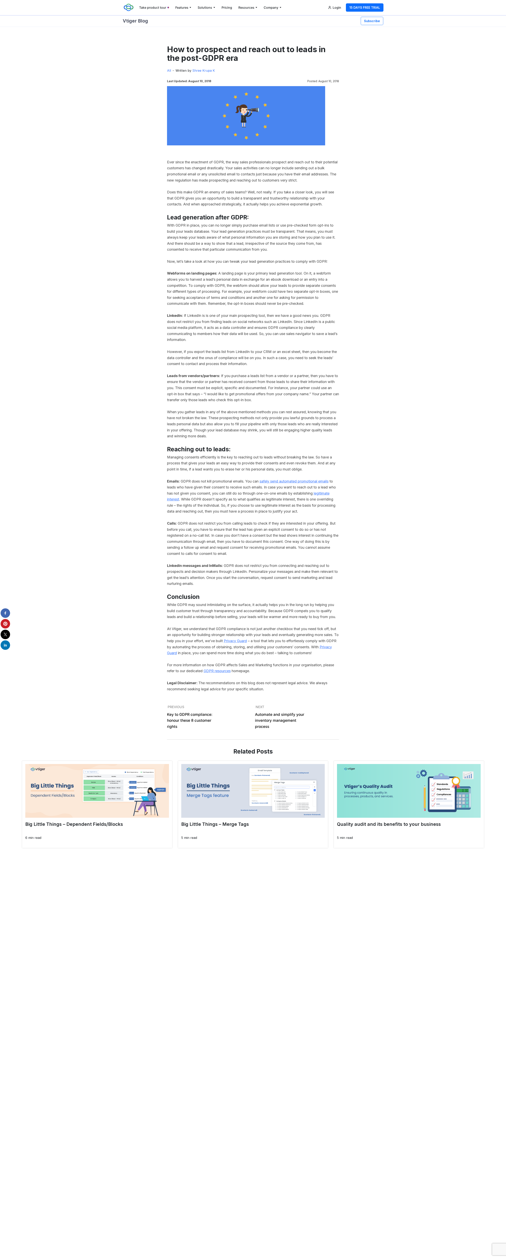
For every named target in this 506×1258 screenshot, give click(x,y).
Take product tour (152, 7)
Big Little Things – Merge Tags (215, 824)
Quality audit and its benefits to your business (389, 824)
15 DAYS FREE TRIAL (364, 7)
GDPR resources (217, 671)
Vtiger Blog (135, 21)
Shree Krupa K (203, 70)
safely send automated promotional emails (294, 481)
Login (337, 7)
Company (271, 7)
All (169, 70)
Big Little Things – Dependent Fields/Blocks (74, 824)
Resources (246, 7)
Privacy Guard (235, 641)
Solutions (205, 7)
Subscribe (372, 21)
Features (181, 7)
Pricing (227, 7)
